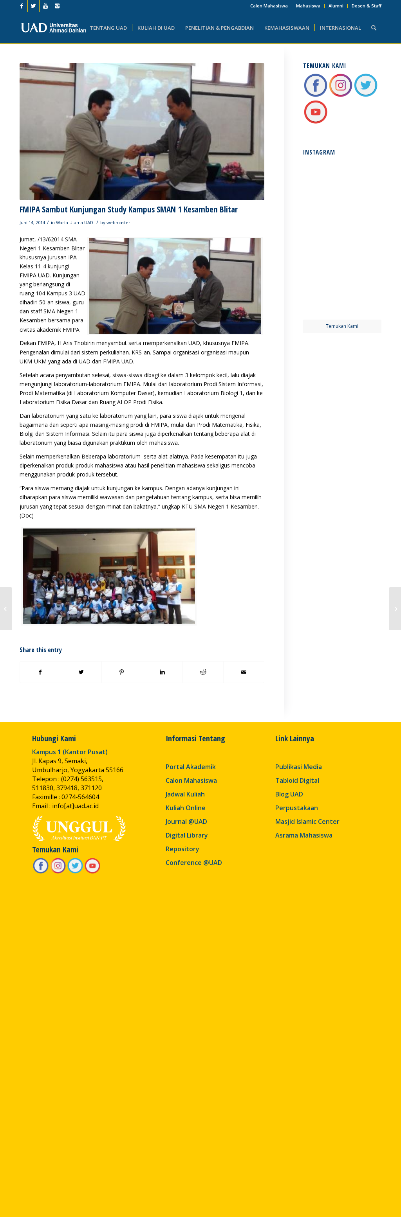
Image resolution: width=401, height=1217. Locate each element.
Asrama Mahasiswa (303, 835)
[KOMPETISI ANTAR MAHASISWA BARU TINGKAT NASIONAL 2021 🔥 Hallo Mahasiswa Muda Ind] (362, 259)
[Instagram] (57, 6)
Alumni (336, 6)
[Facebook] (21, 6)
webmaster (118, 222)
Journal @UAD (186, 821)
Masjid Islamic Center (307, 821)
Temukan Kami (342, 326)
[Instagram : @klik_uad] (340, 95)
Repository (182, 849)
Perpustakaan (296, 808)
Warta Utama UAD (74, 222)
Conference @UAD (194, 862)
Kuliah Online (186, 808)
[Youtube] (45, 6)
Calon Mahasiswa (269, 6)
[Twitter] (33, 6)
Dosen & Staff (366, 6)
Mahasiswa (308, 6)
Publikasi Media (298, 766)
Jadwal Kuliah (185, 794)
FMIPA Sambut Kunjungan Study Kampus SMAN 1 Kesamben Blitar (129, 209)
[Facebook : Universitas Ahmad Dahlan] (315, 95)
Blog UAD (289, 794)
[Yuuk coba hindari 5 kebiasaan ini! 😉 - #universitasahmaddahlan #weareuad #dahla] (322, 218)
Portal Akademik (191, 766)
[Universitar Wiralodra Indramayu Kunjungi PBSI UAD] (6, 608)
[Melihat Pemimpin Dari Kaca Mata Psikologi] (395, 608)
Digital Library (187, 835)
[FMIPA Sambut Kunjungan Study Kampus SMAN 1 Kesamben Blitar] (142, 131)
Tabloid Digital (297, 780)
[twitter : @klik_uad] (365, 95)
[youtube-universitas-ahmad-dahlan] (315, 122)
